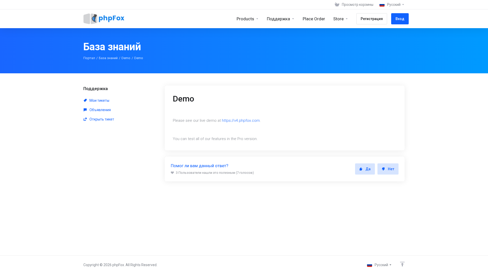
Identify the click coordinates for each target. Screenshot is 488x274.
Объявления (100, 110)
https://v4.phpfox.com (241, 120)
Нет (391, 169)
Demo (125, 58)
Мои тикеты (99, 100)
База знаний (108, 58)
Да (368, 169)
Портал (89, 58)
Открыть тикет (101, 119)
